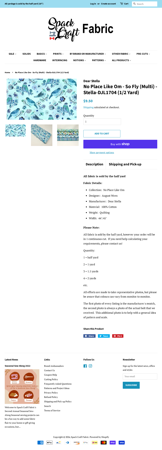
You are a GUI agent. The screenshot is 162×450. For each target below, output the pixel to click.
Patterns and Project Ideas (56, 388)
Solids (26, 54)
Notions (78, 60)
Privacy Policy (51, 392)
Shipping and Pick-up (125, 164)
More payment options (102, 152)
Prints (57, 54)
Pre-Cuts (142, 54)
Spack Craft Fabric (80, 436)
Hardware (39, 60)
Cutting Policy (51, 379)
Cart (126, 3)
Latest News (11, 359)
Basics (41, 54)
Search (47, 406)
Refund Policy (51, 397)
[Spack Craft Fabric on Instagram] (90, 366)
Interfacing (59, 60)
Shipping (88, 107)
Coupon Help (50, 374)
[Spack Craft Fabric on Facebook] (85, 366)
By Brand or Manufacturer (87, 54)
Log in (93, 3)
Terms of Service (52, 410)
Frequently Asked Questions (58, 383)
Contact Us (49, 370)
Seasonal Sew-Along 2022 (17, 366)
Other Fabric (120, 54)
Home (7, 72)
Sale (12, 54)
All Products (120, 60)
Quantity (88, 115)
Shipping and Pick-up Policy (58, 401)
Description (94, 164)
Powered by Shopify (99, 436)
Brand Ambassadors (54, 365)
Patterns (98, 60)
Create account (108, 3)
